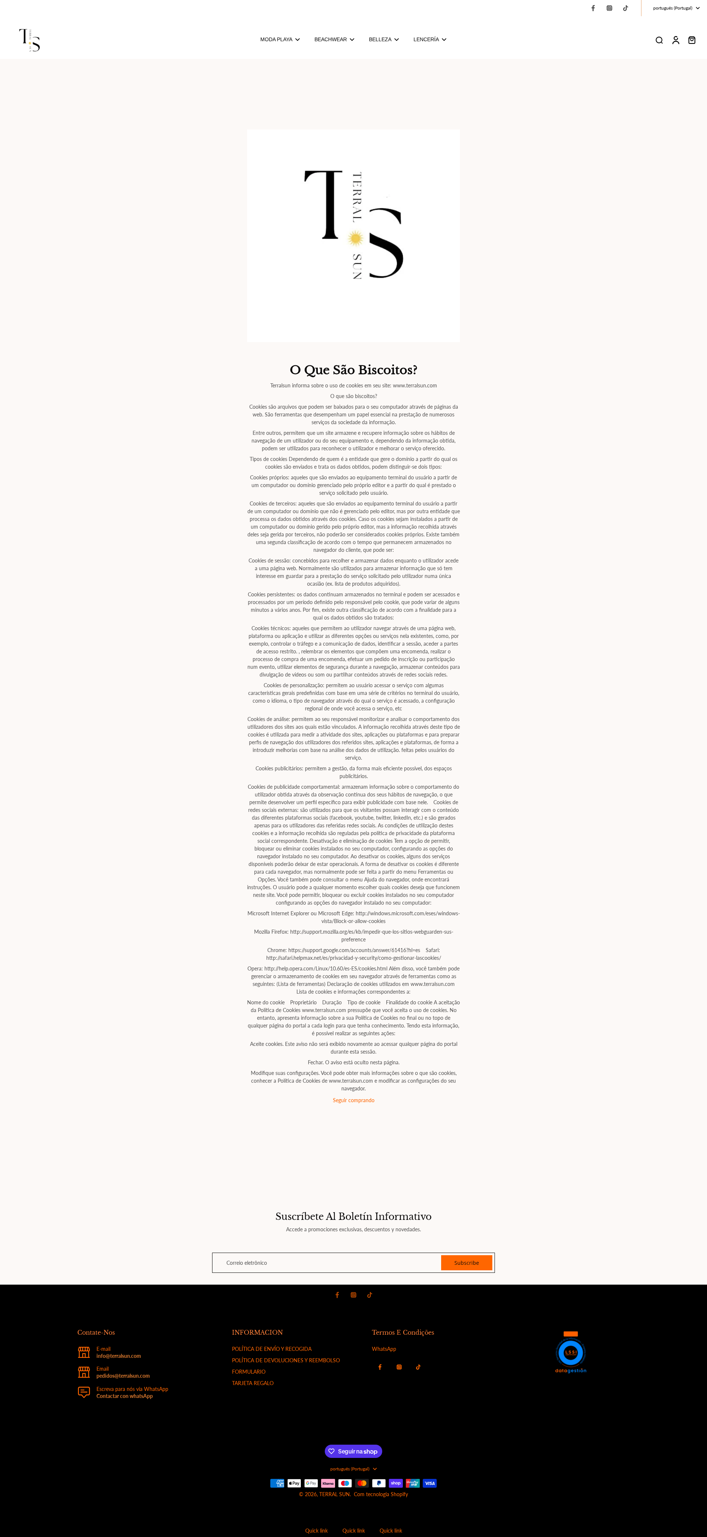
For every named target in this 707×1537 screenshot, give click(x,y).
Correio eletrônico (246, 1263)
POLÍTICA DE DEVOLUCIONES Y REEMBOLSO (286, 1360)
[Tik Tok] (626, 8)
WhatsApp (384, 1349)
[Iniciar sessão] (675, 40)
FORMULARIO (248, 1372)
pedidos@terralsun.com (123, 1376)
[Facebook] (593, 8)
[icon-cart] (691, 39)
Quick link (316, 1530)
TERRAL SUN (334, 1494)
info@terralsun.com (118, 1356)
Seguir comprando (353, 1100)
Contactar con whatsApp (124, 1396)
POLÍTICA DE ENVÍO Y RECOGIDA (272, 1349)
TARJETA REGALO (253, 1383)
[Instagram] (609, 8)
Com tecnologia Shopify (381, 1494)
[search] (659, 39)
